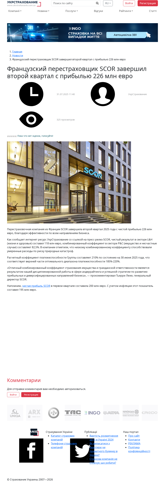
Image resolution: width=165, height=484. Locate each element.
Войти (129, 3)
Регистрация (148, 3)
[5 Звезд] (16, 136)
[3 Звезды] (12, 136)
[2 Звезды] (10, 136)
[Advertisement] (82, 331)
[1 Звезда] (8, 136)
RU (107, 3)
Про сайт (134, 436)
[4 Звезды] (14, 136)
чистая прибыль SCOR (36, 286)
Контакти (134, 439)
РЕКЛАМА (134, 443)
